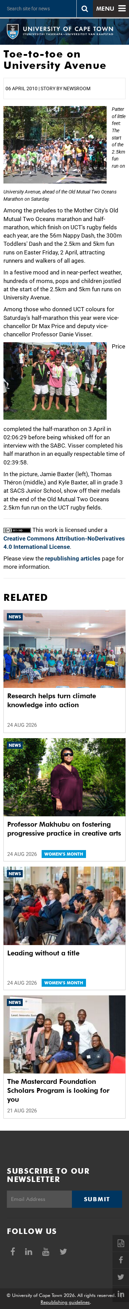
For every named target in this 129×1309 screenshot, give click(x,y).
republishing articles (72, 558)
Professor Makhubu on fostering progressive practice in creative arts (64, 828)
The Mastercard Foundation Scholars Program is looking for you (58, 1090)
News (15, 616)
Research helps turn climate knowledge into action (51, 700)
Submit (97, 1199)
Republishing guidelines (65, 1302)
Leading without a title (43, 953)
